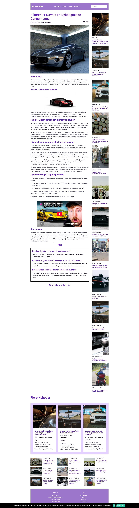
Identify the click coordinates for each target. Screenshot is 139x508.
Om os (64, 6)
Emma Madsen (47, 437)
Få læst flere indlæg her (59, 285)
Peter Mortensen (46, 22)
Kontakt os (77, 6)
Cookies (70, 6)
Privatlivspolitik (120, 505)
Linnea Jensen (99, 437)
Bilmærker (86, 21)
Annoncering (57, 6)
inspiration (38, 440)
